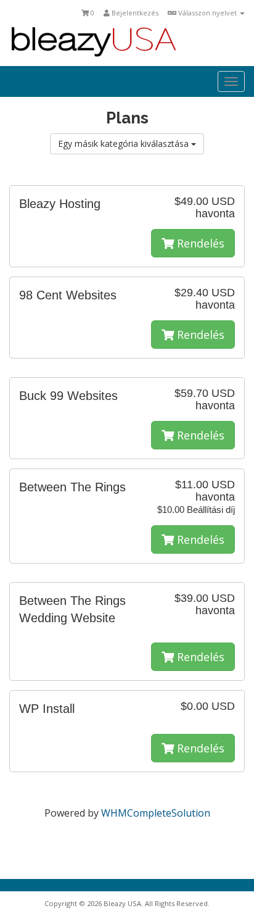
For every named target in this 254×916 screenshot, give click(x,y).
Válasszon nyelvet (207, 12)
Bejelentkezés (134, 12)
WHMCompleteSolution (155, 813)
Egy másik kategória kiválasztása (124, 143)
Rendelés (199, 243)
